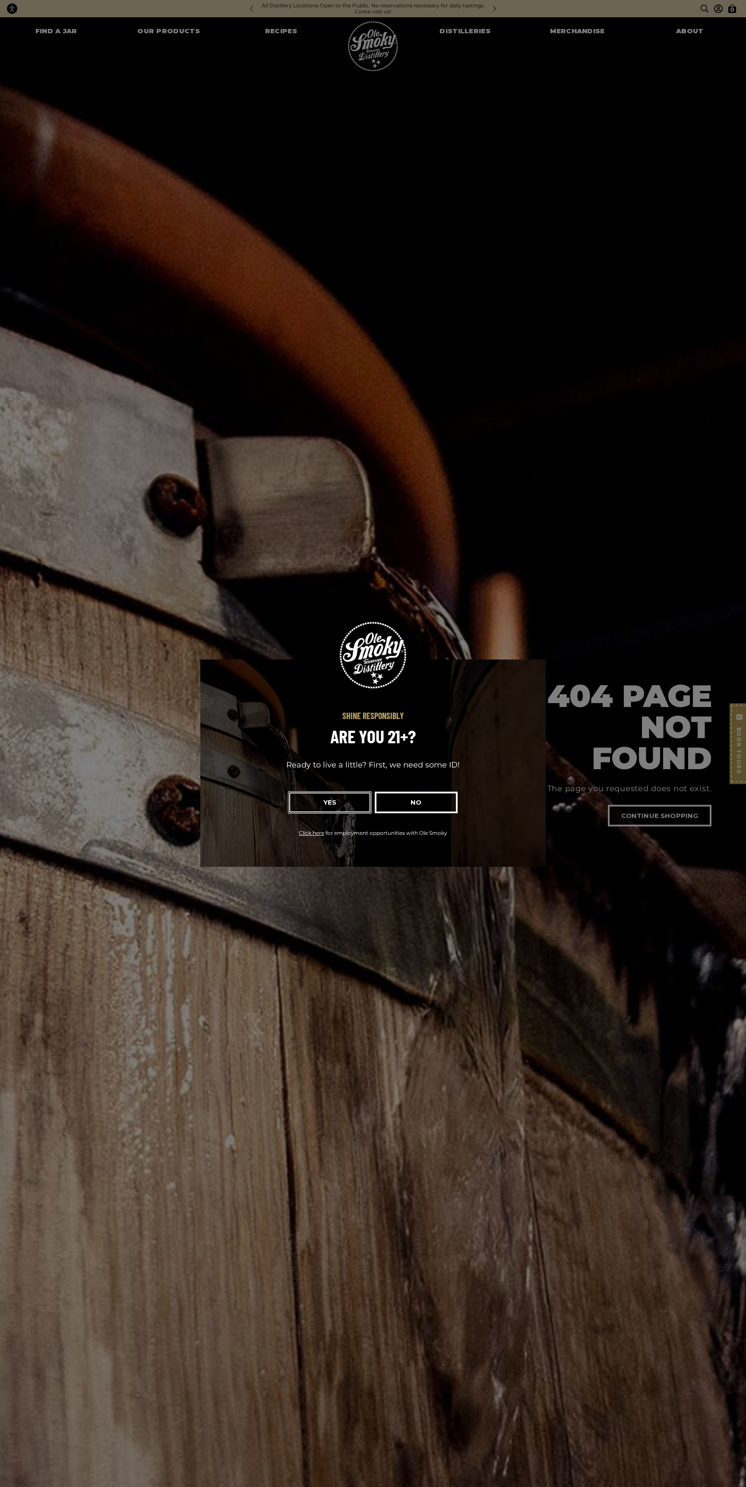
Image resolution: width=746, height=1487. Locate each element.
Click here (311, 833)
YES (329, 802)
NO (416, 802)
